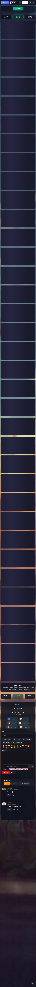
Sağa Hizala (19, 742)
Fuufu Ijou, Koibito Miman (13, 2)
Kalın (4, 739)
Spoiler (29, 739)
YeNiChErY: (10, 788)
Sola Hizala (6, 742)
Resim (18, 739)
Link (14, 739)
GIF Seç (31, 766)
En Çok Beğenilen (24, 783)
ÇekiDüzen (18, 8)
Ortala (12, 742)
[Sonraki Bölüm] (30, 2)
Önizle (12, 772)
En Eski (14, 783)
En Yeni (7, 783)
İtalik (9, 739)
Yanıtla (9, 795)
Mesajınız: (5, 750)
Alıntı (24, 739)
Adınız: (4, 732)
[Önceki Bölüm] (20, 2)
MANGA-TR (5, 2)
